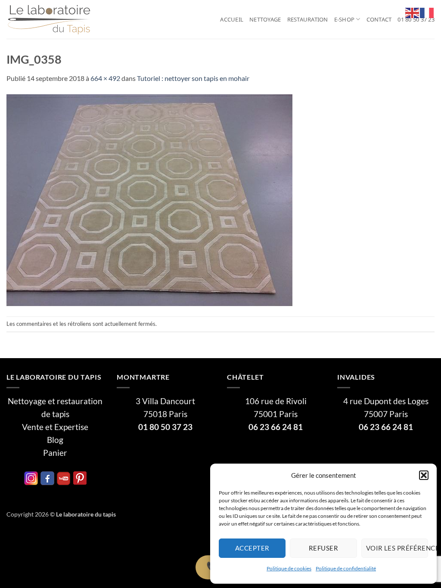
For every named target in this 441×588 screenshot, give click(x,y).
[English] (412, 12)
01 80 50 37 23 (416, 19)
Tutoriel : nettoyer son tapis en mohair (193, 78)
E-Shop (344, 19)
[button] (423, 475)
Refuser (323, 548)
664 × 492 (105, 78)
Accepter (252, 548)
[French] (427, 12)
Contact (379, 19)
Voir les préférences (397, 548)
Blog (55, 440)
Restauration (307, 19)
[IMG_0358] (149, 199)
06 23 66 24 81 (275, 427)
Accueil (231, 19)
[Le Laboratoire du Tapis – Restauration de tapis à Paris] (49, 19)
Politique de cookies (289, 568)
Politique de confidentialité (346, 568)
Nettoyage (265, 19)
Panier (55, 453)
